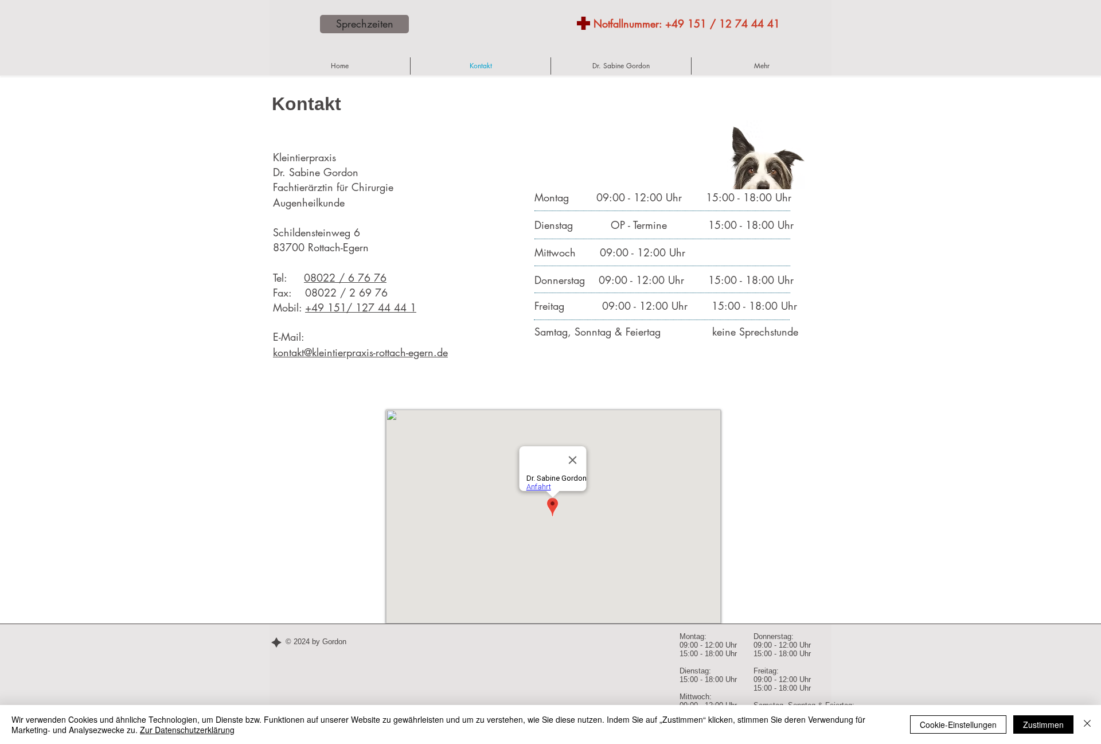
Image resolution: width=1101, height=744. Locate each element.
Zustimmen (1043, 724)
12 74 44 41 (749, 23)
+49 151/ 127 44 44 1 (360, 307)
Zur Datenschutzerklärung (187, 729)
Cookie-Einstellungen (958, 724)
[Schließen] (1087, 724)
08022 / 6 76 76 (345, 278)
